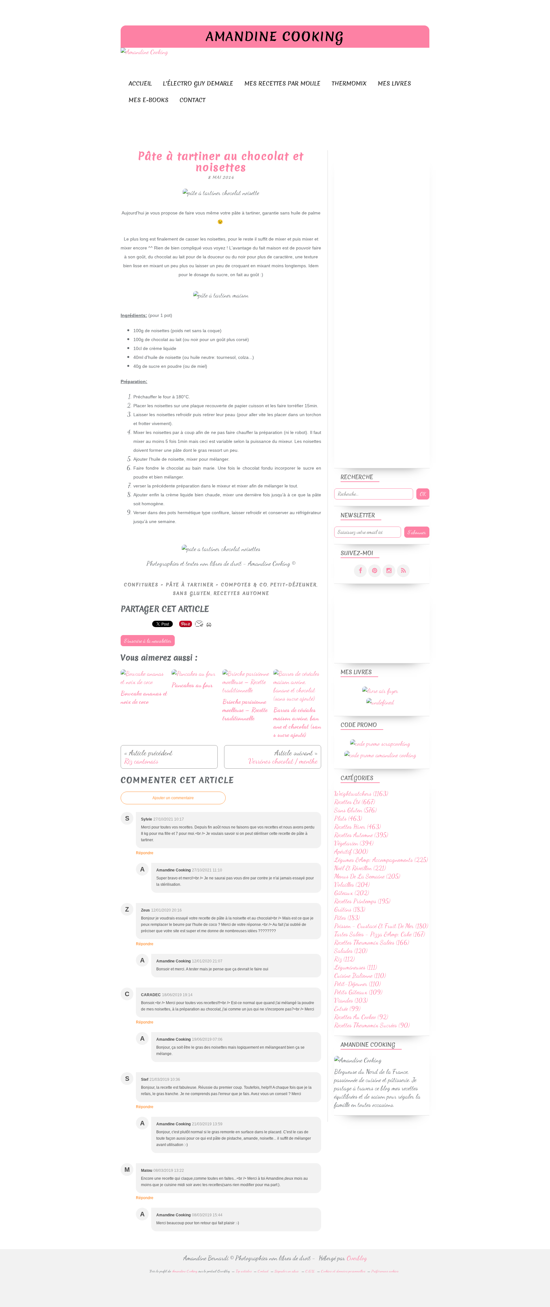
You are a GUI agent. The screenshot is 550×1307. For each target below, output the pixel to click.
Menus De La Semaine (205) (367, 876)
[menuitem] (140, 83)
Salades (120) (350, 950)
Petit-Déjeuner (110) (357, 984)
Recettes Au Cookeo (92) (361, 1017)
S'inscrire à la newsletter (147, 641)
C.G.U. (310, 1271)
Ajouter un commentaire (173, 798)
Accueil (140, 83)
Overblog (357, 1258)
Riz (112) (344, 959)
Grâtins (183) (349, 909)
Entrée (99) (347, 1008)
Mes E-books (148, 100)
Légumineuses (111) (355, 967)
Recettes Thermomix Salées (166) (371, 942)
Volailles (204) (352, 884)
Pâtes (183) (347, 917)
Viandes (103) (351, 1000)
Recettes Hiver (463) (357, 826)
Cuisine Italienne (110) (360, 975)
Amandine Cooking (275, 36)
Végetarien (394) (353, 843)
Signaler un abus (287, 1271)
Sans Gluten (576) (355, 810)
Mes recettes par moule (282, 83)
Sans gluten (192, 593)
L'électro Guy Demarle (198, 83)
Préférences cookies (384, 1271)
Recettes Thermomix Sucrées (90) (372, 1025)
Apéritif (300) (351, 851)
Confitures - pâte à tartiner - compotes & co (195, 585)
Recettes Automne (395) (361, 835)
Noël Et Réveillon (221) (360, 868)
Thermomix (349, 83)
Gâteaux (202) (351, 893)
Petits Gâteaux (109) (358, 992)
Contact (192, 100)
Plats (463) (348, 818)
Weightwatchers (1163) (361, 793)
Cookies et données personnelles (343, 1271)
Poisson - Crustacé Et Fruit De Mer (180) (381, 926)
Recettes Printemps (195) (362, 901)
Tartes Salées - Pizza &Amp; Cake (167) (379, 934)
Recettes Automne (241, 593)
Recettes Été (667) (354, 802)
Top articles (244, 1271)
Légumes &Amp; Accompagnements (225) (381, 859)
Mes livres (394, 83)
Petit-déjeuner (293, 585)
